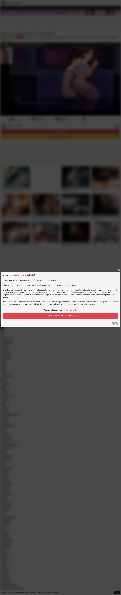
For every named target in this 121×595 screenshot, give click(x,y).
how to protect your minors (11, 323)
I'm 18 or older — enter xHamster (60, 316)
